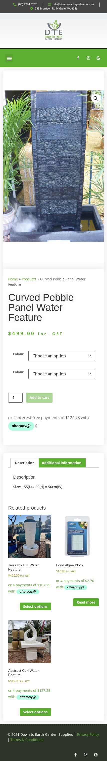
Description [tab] (25, 462)
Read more (86, 602)
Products (29, 279)
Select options (35, 606)
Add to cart (39, 397)
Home (13, 279)
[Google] (98, 58)
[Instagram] (88, 58)
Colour (18, 354)
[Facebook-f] (78, 58)
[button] (9, 58)
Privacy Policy (88, 734)
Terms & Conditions (26, 739)
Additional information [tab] (61, 462)
